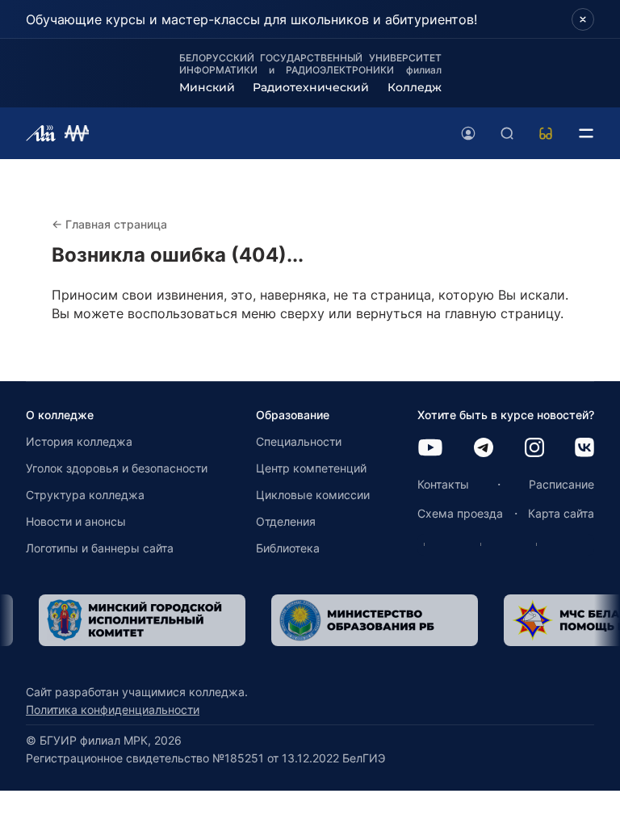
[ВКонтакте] (584, 449)
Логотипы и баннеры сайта (100, 548)
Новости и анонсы (76, 521)
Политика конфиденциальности (112, 709)
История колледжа (79, 441)
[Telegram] (483, 449)
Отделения (286, 521)
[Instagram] (534, 449)
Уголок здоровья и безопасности (116, 468)
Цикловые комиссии (313, 495)
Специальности (298, 441)
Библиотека (288, 548)
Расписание (561, 484)
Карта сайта (561, 513)
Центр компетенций (311, 468)
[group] (142, 620)
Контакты (443, 484)
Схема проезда (460, 513)
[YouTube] (430, 448)
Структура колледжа (85, 495)
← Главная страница (109, 224)
